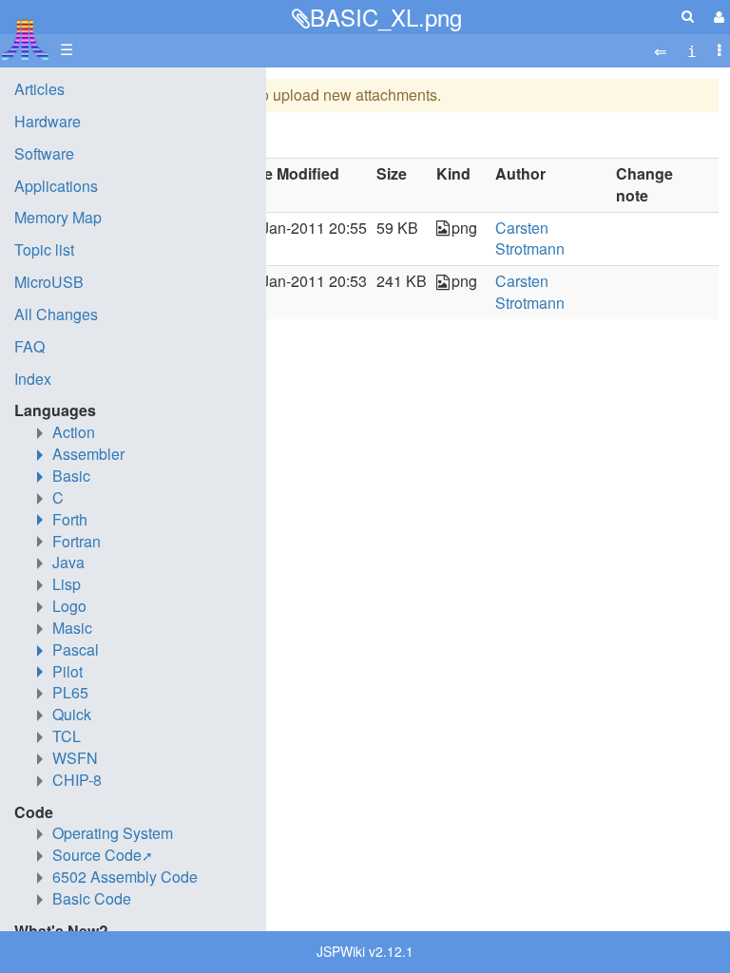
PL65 (70, 692)
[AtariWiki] (25, 33)
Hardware (47, 121)
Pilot (67, 671)
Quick (71, 714)
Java (68, 562)
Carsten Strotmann (530, 238)
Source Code (97, 855)
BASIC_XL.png (386, 16)
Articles (39, 89)
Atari (25, 38)
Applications (56, 186)
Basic (71, 475)
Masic (72, 628)
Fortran (76, 541)
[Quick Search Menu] (687, 15)
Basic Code (91, 898)
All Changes (56, 314)
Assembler (88, 454)
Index (32, 379)
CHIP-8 (77, 780)
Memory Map (58, 217)
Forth (69, 519)
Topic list (44, 249)
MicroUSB (49, 282)
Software (44, 153)
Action (73, 432)
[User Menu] (716, 16)
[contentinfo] (692, 50)
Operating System (112, 833)
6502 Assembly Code (125, 876)
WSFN (75, 758)
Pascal (75, 649)
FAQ (29, 346)
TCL (66, 736)
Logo (69, 606)
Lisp (66, 584)
